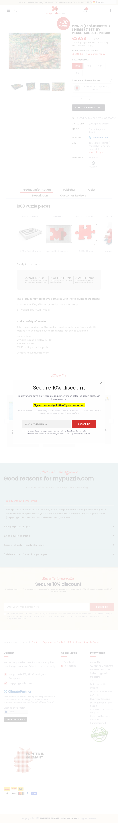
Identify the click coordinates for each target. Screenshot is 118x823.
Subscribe (84, 424)
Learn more (83, 433)
